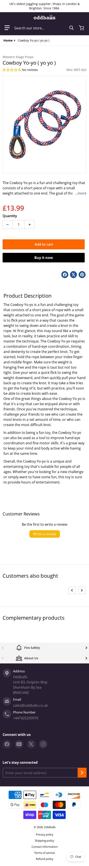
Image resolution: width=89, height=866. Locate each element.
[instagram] (43, 744)
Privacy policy (44, 834)
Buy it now (43, 257)
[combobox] (44, 28)
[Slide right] (82, 590)
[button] (7, 27)
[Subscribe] (82, 773)
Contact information (45, 847)
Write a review (44, 534)
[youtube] (19, 744)
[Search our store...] (71, 28)
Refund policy (44, 859)
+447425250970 (25, 718)
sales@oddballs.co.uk (30, 705)
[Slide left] (72, 590)
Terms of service (44, 853)
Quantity (10, 215)
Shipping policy (44, 841)
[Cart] (81, 27)
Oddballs (50, 827)
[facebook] (7, 744)
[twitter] (31, 744)
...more (80, 193)
